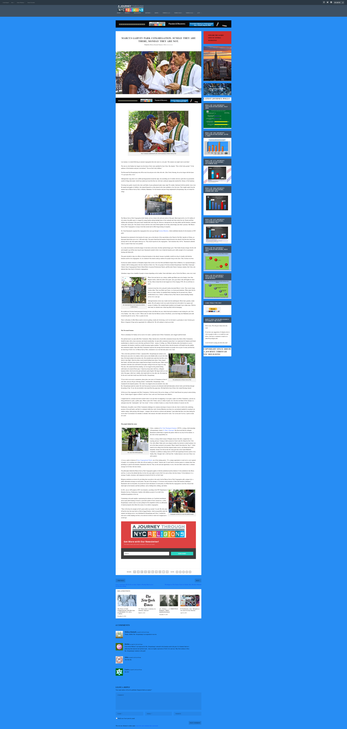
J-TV (198, 13)
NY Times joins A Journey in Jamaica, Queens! (147, 609)
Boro (119, 13)
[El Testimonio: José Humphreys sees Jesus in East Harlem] (190, 600)
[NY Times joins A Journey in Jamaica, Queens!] (148, 600)
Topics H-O (178, 13)
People (127, 13)
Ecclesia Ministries (163, 231)
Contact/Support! (6, 2)
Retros (147, 13)
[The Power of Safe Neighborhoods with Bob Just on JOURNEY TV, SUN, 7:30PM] (127, 600)
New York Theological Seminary (168, 428)
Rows (156, 13)
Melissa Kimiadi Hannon (156, 45)
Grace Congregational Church (144, 460)
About (12, 2)
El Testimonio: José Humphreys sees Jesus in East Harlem (190, 609)
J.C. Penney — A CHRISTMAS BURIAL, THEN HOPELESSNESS (168, 610)
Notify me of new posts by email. (126, 718)
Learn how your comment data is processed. (147, 726)
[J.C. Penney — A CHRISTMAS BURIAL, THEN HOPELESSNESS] (169, 600)
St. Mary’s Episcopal (168, 430)
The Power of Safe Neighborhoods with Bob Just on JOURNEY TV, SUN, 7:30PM (126, 611)
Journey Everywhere (31, 2)
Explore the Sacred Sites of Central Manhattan (215, 37)
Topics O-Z (189, 13)
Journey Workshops (20, 2)
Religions (137, 13)
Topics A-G (166, 13)
